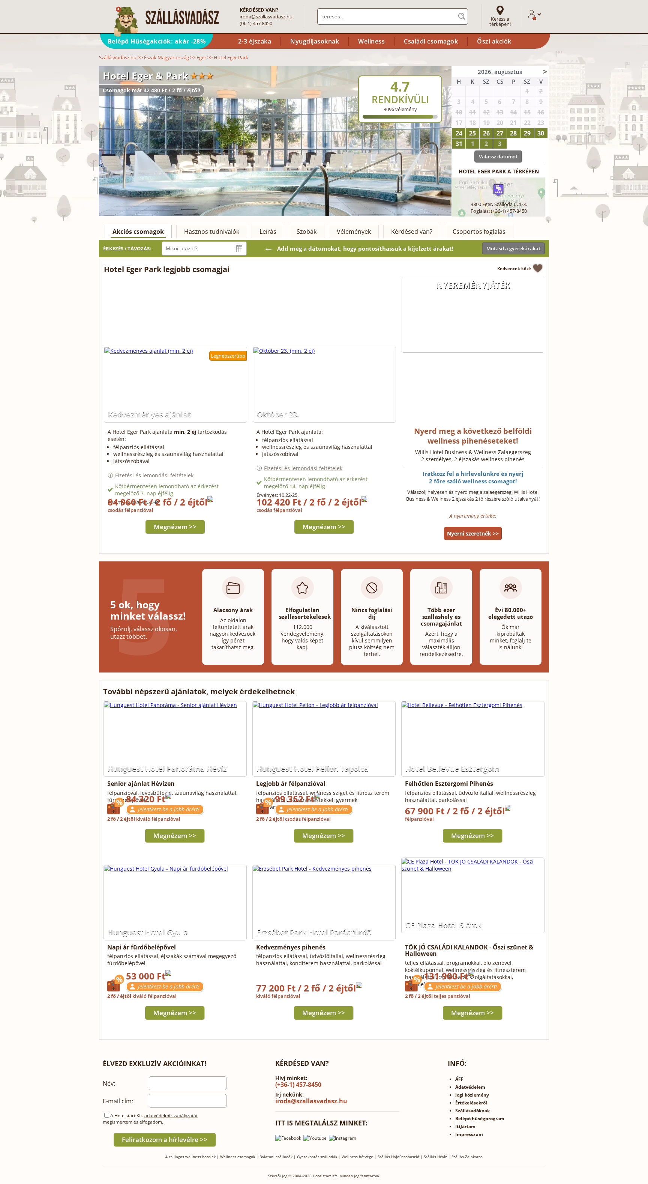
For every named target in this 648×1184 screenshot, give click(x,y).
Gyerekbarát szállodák (317, 1156)
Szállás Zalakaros (467, 1156)
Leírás (268, 231)
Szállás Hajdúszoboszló (398, 1156)
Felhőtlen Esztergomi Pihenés (449, 783)
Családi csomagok (431, 41)
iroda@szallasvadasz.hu (266, 16)
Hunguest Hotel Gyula (148, 932)
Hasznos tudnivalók (211, 231)
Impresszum (469, 1134)
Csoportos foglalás (479, 231)
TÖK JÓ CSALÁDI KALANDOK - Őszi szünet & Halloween (469, 950)
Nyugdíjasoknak (314, 41)
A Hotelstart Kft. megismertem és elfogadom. (150, 1118)
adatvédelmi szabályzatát (171, 1115)
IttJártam (465, 1126)
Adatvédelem (470, 1087)
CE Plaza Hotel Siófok (443, 925)
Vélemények (354, 231)
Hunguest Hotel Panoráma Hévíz (167, 768)
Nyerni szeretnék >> (473, 533)
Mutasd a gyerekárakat (513, 248)
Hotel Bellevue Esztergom (452, 768)
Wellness (371, 41)
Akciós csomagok (138, 231)
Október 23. (278, 414)
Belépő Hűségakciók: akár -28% (157, 41)
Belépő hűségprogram (479, 1118)
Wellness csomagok (237, 1156)
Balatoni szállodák (276, 1156)
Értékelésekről (471, 1103)
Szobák (306, 231)
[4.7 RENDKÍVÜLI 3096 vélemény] (420, 71)
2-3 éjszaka (255, 41)
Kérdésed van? (411, 231)
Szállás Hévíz (435, 1156)
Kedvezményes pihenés (291, 947)
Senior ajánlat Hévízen (141, 783)
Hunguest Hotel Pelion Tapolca (312, 768)
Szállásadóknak (472, 1110)
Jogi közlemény (472, 1095)
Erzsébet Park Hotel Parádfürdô (313, 932)
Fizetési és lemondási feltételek (154, 475)
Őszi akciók (494, 41)
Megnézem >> (175, 526)
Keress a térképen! (500, 21)
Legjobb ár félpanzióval (291, 783)
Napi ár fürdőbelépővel (141, 947)
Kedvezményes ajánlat (149, 414)
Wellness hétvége (357, 1156)
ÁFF (459, 1079)
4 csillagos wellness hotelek (190, 1156)
